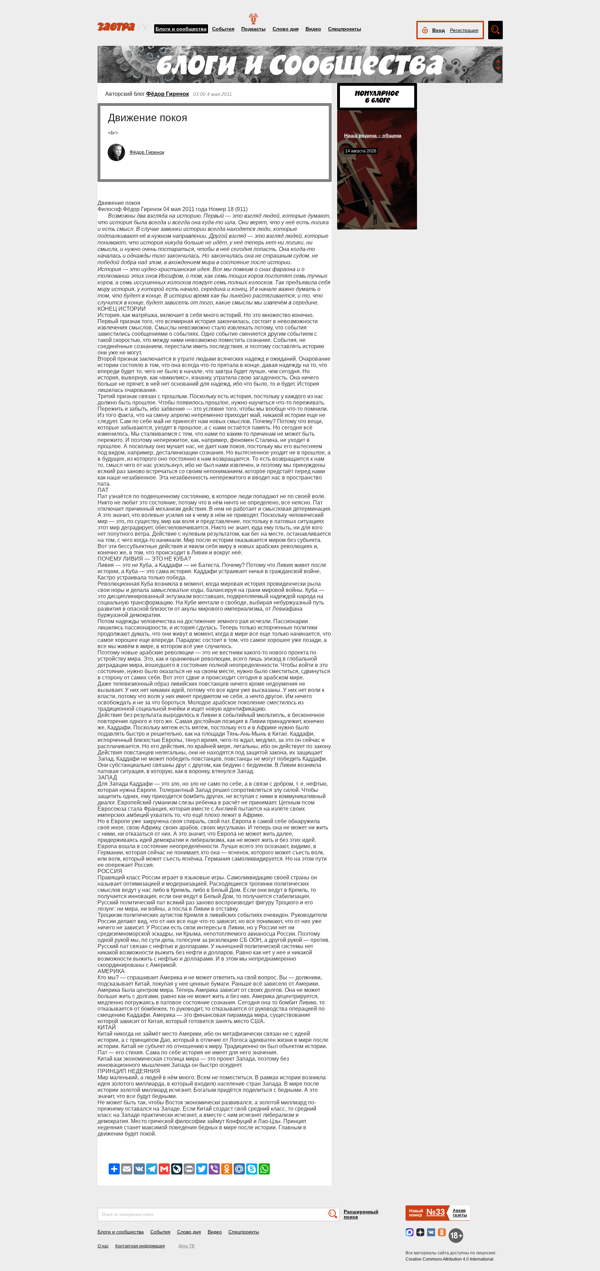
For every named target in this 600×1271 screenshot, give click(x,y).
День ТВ (186, 1246)
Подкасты (253, 29)
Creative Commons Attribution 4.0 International (449, 1259)
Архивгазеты (460, 1213)
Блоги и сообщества (181, 29)
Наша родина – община (372, 135)
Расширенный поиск (361, 1214)
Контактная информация (140, 1246)
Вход (438, 30)
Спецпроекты (344, 29)
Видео (313, 29)
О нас (103, 1246)
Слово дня (286, 29)
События (223, 29)
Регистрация (464, 30)
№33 (435, 1211)
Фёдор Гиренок (167, 94)
